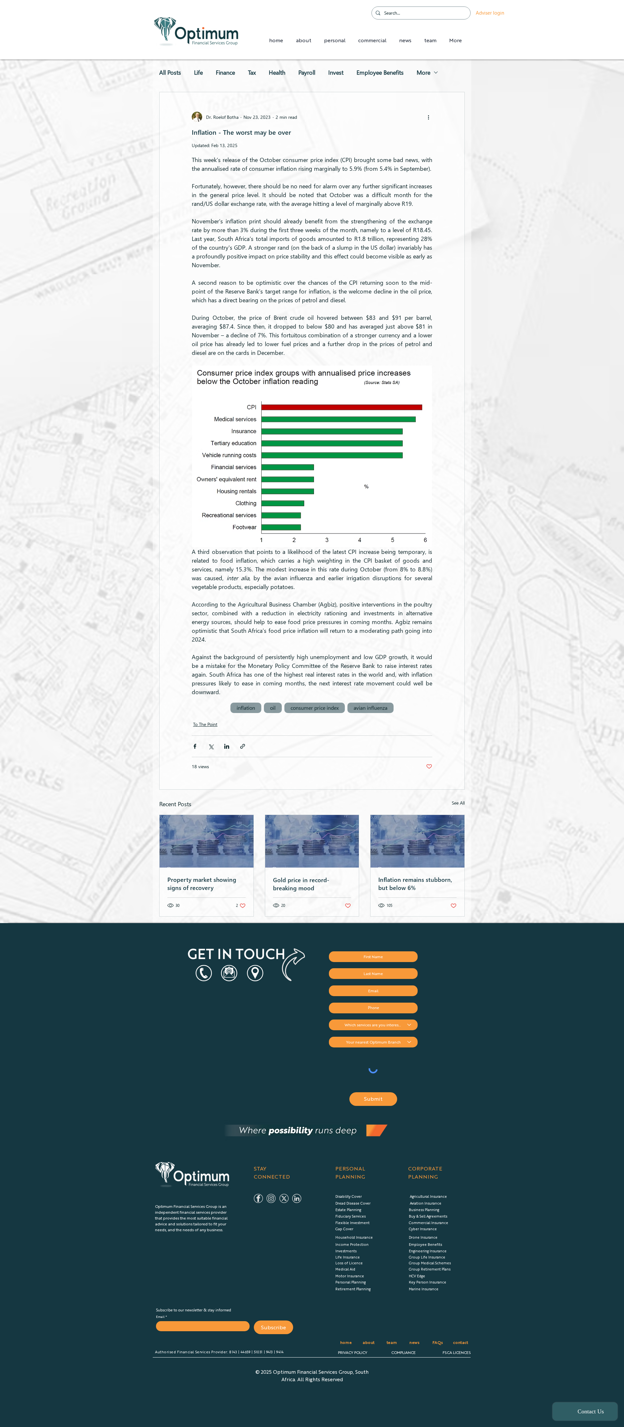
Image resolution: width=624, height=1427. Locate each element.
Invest (336, 72)
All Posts (170, 72)
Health (277, 72)
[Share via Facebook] (195, 746)
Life (198, 72)
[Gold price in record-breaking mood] (312, 841)
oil (273, 707)
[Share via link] (243, 746)
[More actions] (428, 117)
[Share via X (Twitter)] (211, 746)
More (423, 72)
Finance (225, 72)
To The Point (205, 724)
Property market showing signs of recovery (201, 883)
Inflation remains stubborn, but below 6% (415, 883)
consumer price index (315, 707)
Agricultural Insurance (428, 1196)
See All (458, 803)
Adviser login (490, 12)
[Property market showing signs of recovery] (207, 841)
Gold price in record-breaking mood (301, 884)
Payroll (306, 72)
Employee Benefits (380, 72)
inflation (246, 707)
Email (160, 1316)
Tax (252, 72)
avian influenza (370, 707)
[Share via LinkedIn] (227, 746)
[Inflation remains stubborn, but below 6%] (417, 841)
